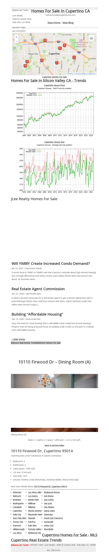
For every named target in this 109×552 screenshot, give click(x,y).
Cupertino (17, 510)
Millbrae (31, 503)
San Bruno (49, 496)
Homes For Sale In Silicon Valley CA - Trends (48, 80)
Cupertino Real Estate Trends (36, 540)
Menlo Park (33, 499)
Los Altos (17, 532)
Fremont (17, 525)
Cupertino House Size (54, 142)
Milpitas (31, 507)
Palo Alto (32, 525)
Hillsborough (19, 529)
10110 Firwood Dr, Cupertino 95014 (50, 486)
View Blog (68, 22)
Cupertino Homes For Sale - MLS (69, 534)
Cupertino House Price (54, 85)
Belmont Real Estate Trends (24, 342)
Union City (49, 525)
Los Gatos (33, 496)
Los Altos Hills (34, 492)
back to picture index (54, 445)
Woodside (48, 529)
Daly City (17, 514)
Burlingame (18, 503)
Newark (31, 518)
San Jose (48, 503)
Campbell (17, 507)
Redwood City (34, 532)
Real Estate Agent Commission (38, 288)
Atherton (17, 492)
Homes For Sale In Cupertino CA (60, 10)
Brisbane (17, 499)
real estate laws (33, 293)
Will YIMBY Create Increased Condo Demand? (51, 263)
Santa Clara (49, 510)
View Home (54, 22)
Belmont (17, 496)
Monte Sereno (34, 510)
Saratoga (48, 514)
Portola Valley (34, 529)
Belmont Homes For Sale (49, 342)
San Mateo (49, 507)
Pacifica (31, 521)
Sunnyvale (48, 521)
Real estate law (33, 319)
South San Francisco (53, 518)
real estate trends (33, 268)
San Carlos (49, 499)
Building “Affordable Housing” (37, 314)
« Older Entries (18, 339)
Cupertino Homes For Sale (54, 77)
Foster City (18, 521)
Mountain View (35, 514)
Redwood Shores (52, 492)
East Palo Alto (19, 518)
